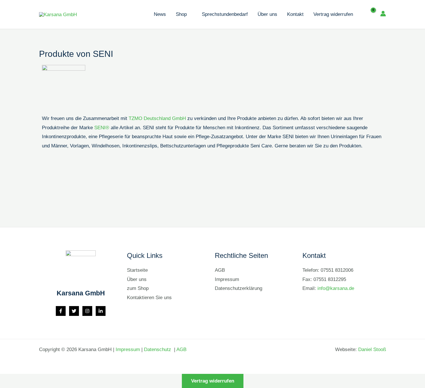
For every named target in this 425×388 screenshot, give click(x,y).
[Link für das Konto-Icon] (383, 13)
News (160, 14)
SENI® (101, 127)
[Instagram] (87, 311)
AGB (220, 270)
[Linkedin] (101, 311)
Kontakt (295, 14)
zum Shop (138, 288)
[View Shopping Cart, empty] (369, 14)
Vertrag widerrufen (333, 14)
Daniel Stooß (372, 349)
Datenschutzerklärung (238, 288)
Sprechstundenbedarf (225, 14)
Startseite (137, 270)
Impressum (227, 279)
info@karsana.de (335, 288)
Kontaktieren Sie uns (149, 297)
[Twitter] (74, 311)
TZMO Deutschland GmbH (157, 118)
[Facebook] (61, 311)
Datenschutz (158, 349)
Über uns (267, 14)
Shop (181, 14)
